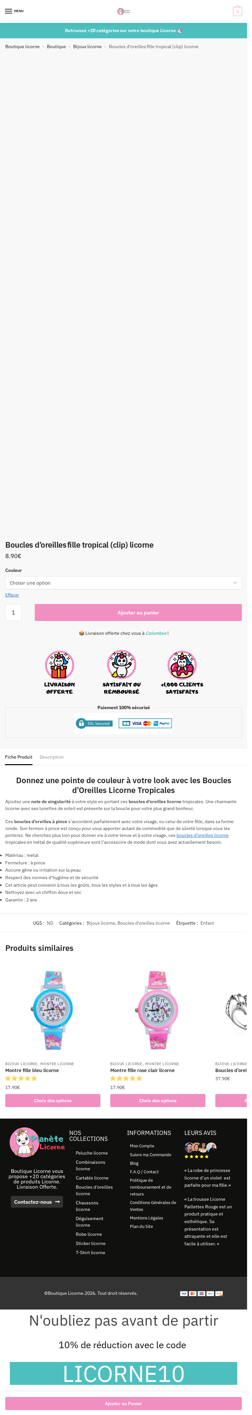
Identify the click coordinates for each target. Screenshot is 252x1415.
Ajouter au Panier (123, 1403)
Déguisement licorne (89, 1222)
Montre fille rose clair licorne (142, 1070)
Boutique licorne (22, 46)
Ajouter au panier (138, 612)
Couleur (13, 570)
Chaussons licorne (87, 1206)
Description (52, 757)
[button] (21, 1078)
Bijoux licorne (87, 46)
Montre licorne (57, 1064)
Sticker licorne (91, 1243)
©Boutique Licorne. (64, 1293)
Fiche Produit (18, 757)
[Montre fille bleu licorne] (52, 1009)
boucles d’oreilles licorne (203, 835)
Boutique (56, 46)
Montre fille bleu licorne (32, 1070)
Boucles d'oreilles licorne (143, 923)
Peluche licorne (92, 1153)
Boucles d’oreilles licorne (94, 1190)
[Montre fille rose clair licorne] (157, 1009)
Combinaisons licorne (90, 1165)
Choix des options (53, 1101)
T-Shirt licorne (90, 1252)
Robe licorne (89, 1234)
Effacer (12, 595)
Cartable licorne (92, 1178)
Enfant (207, 923)
